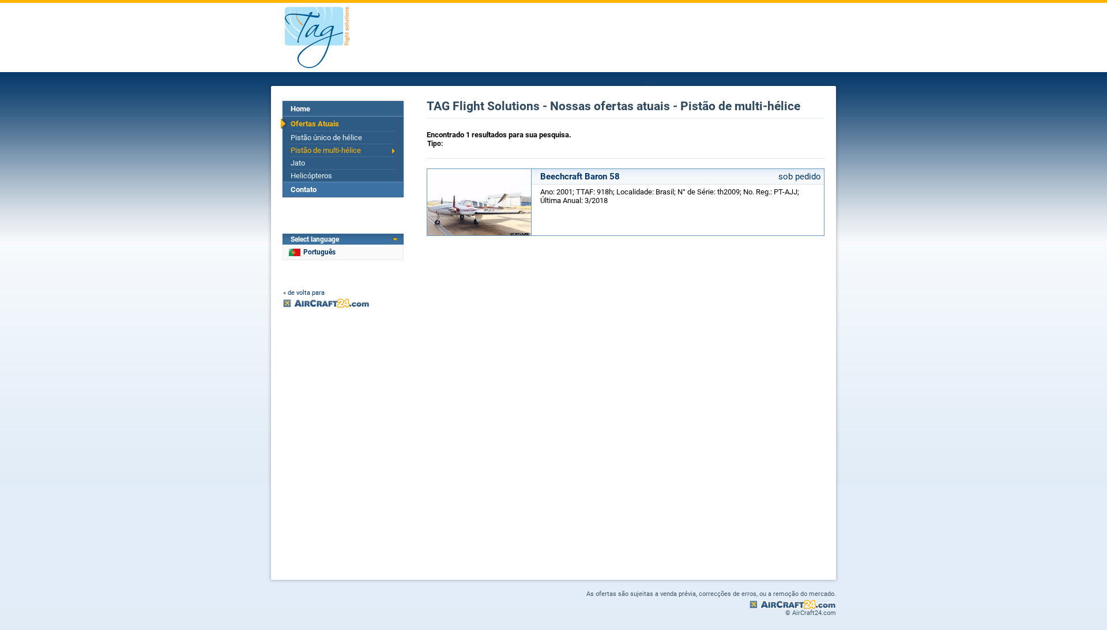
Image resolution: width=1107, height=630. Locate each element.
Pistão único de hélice (326, 137)
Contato (304, 189)
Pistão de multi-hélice (326, 150)
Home (300, 108)
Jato (298, 163)
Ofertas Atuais (315, 123)
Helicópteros (311, 175)
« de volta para (304, 293)
